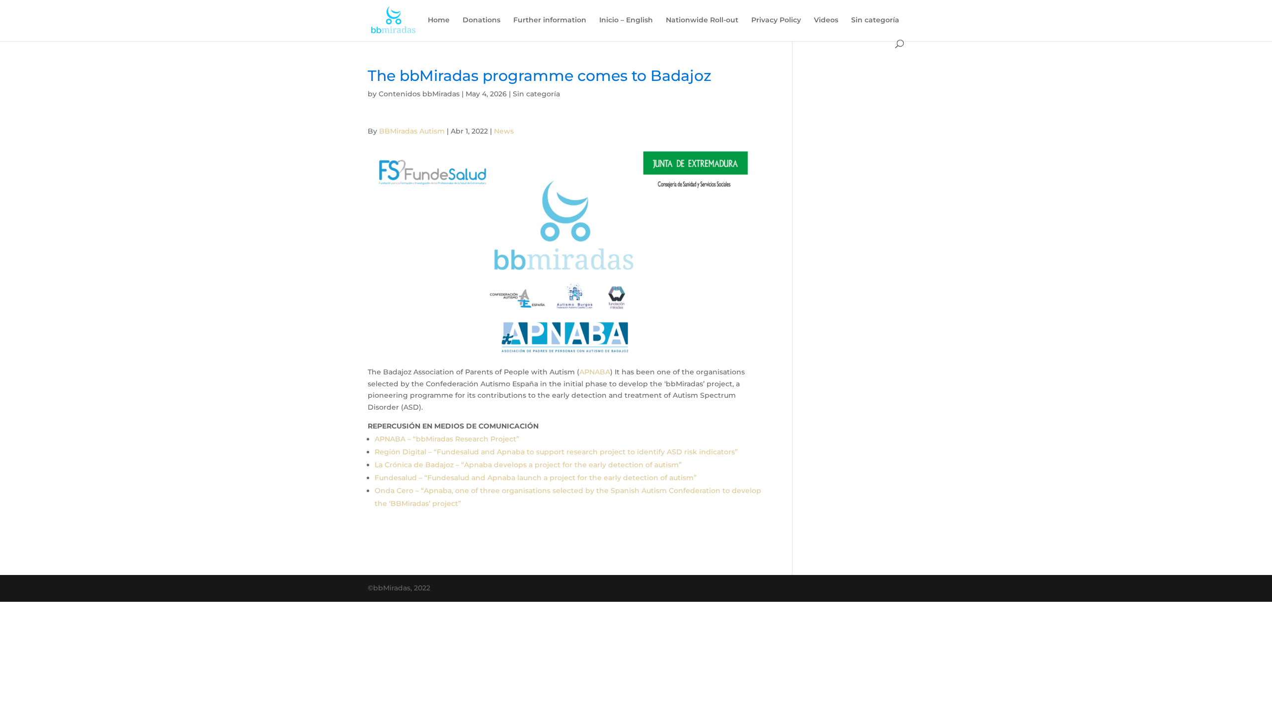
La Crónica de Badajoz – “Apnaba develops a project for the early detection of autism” (528, 464)
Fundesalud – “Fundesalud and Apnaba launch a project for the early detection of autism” (536, 477)
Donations (481, 20)
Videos (826, 20)
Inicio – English (626, 20)
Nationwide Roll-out (702, 20)
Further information (549, 20)
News (504, 131)
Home (439, 20)
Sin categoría (875, 20)
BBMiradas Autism (412, 131)
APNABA (594, 371)
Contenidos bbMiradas (419, 93)
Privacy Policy (776, 20)
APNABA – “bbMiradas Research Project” (447, 438)
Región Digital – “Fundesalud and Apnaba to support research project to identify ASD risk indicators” (556, 451)
